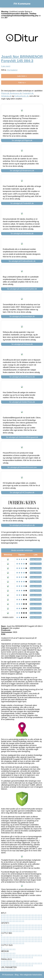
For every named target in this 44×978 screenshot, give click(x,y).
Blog (17, 975)
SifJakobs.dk (6, 96)
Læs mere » (22, 76)
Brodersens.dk (16, 93)
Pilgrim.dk (5, 93)
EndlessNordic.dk (21, 96)
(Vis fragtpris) (12, 70)
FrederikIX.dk (28, 93)
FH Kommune (22, 3)
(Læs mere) (5, 66)
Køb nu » (22, 82)
